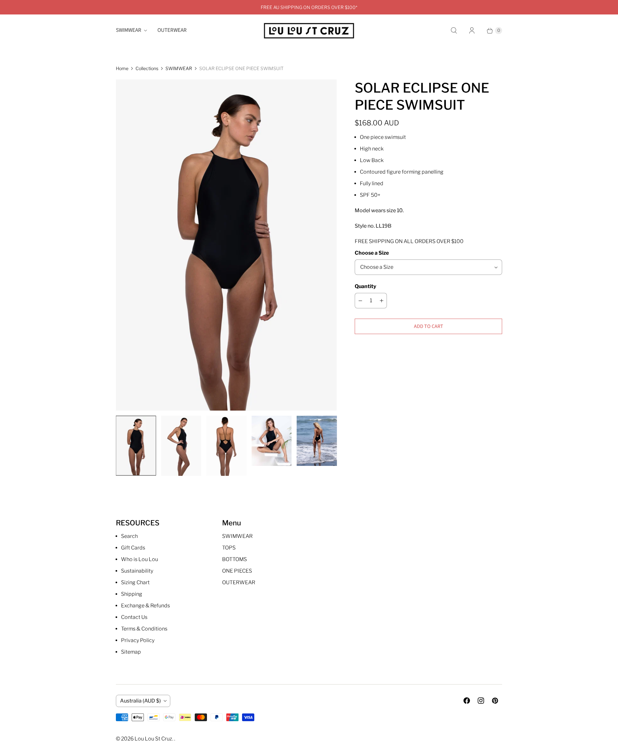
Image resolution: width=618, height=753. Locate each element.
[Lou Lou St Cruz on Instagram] (481, 700)
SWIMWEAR (128, 30)
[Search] (454, 30)
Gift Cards (133, 548)
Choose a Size (372, 253)
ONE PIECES (237, 571)
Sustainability (137, 571)
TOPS (229, 548)
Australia (140, 701)
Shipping (131, 594)
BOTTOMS (234, 559)
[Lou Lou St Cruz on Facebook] (467, 700)
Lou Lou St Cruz (153, 739)
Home (122, 68)
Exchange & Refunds (145, 606)
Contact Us (134, 617)
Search (129, 536)
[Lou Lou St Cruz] (309, 30)
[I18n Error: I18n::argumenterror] (136, 446)
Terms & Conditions (144, 629)
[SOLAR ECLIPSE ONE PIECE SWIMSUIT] (226, 245)
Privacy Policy (137, 640)
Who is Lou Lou (139, 559)
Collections (147, 68)
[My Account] (472, 30)
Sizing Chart (135, 582)
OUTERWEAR (172, 30)
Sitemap (131, 652)
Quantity (365, 286)
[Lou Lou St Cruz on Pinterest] (495, 700)
